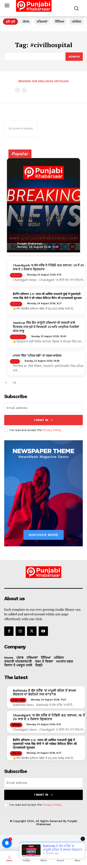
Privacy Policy (52, 430)
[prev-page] (17, 90)
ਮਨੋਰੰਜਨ (76, 21)
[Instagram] (20, 631)
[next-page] (13, 383)
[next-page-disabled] (24, 90)
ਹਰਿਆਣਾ (42, 21)
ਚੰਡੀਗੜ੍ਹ (16, 275)
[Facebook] (9, 631)
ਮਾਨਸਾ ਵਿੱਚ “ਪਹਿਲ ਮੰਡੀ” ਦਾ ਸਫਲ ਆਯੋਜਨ (37, 355)
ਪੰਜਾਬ (26, 21)
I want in (41, 420)
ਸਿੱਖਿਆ (59, 21)
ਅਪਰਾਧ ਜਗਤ (18, 336)
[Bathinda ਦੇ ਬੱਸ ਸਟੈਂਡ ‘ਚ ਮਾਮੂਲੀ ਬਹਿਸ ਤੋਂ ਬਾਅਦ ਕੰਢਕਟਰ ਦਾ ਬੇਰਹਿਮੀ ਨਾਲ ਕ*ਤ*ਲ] (43, 205)
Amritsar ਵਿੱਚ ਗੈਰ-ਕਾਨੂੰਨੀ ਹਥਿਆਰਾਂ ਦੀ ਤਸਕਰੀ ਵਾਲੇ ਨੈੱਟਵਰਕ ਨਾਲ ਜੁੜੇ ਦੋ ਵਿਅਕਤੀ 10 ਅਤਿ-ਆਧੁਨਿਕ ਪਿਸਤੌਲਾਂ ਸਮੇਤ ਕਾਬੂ (46, 327)
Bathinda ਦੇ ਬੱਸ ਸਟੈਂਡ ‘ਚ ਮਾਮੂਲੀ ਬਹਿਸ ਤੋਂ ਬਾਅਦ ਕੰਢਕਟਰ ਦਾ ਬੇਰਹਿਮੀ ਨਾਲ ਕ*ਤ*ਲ (46, 227)
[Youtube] (43, 631)
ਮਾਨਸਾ (15, 361)
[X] (31, 631)
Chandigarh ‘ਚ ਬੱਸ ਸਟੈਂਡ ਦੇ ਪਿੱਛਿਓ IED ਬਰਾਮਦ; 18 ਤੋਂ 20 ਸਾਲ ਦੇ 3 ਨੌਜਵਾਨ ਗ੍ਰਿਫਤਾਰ (49, 717)
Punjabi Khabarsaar (29, 243)
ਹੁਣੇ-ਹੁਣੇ (10, 21)
